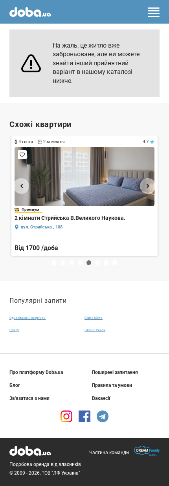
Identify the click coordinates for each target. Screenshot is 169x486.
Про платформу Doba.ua (36, 372)
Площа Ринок (94, 330)
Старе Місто (93, 318)
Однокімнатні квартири (27, 318)
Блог (14, 385)
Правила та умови (112, 385)
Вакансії (101, 398)
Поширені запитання (115, 372)
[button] (21, 186)
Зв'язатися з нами (29, 398)
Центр (14, 330)
